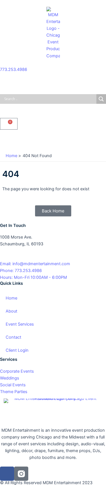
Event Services (20, 324)
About (11, 311)
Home (11, 298)
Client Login (17, 350)
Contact (13, 337)
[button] (53, 139)
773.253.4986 (13, 69)
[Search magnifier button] (101, 99)
